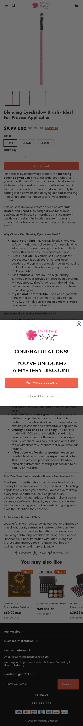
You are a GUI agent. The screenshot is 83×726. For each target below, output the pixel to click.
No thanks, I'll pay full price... (41, 395)
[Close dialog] (79, 324)
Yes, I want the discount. (41, 383)
